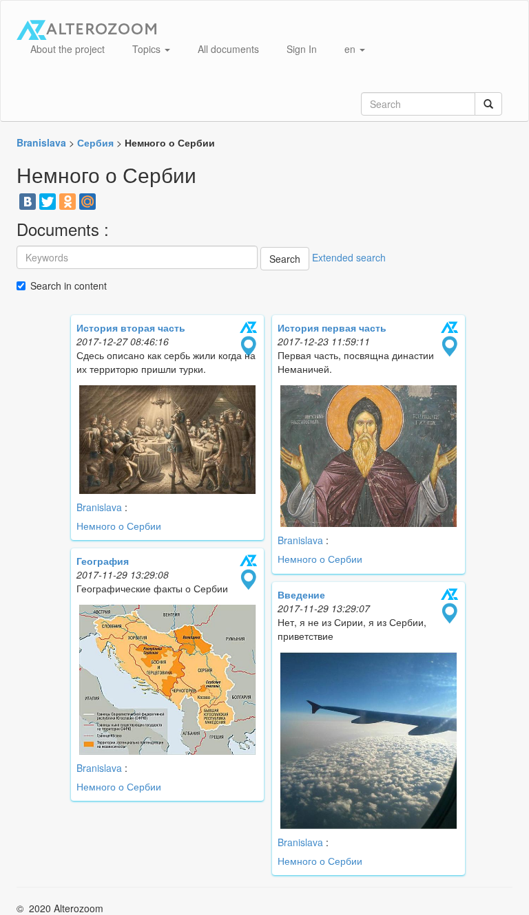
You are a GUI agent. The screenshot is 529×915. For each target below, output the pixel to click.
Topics (147, 49)
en (351, 49)
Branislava (99, 507)
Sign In (302, 49)
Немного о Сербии (118, 525)
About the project (67, 49)
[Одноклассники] (67, 201)
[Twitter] (47, 201)
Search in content (68, 285)
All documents (228, 49)
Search (284, 259)
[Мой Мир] (87, 201)
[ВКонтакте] (27, 201)
